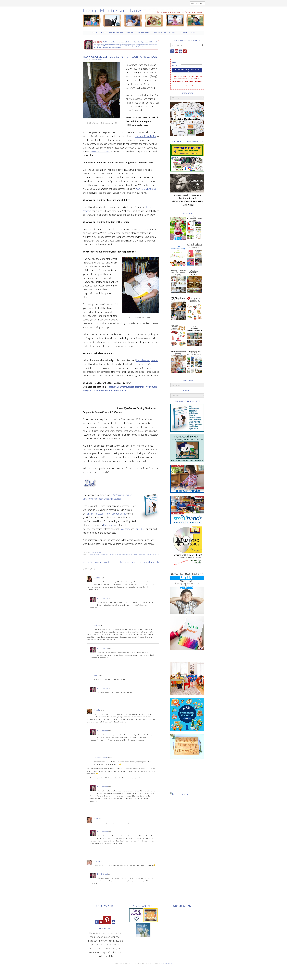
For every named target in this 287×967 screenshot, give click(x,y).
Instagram (125, 528)
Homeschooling (98, 552)
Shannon (97, 578)
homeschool (118, 554)
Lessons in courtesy (100, 151)
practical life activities (145, 136)
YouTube (139, 528)
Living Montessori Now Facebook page (106, 513)
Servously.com (167, 964)
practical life (156, 554)
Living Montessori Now (143, 18)
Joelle (96, 675)
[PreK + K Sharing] (151, 921)
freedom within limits (100, 554)
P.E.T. (151, 554)
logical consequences (147, 360)
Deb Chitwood (102, 598)
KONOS (131, 554)
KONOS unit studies (146, 188)
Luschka (97, 861)
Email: (174, 66)
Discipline (91, 552)
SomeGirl (97, 710)
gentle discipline (110, 554)
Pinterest (107, 525)
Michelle (97, 625)
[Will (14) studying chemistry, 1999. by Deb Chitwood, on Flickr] (140, 314)
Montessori (147, 554)
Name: (174, 62)
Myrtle (96, 818)
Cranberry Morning (101, 757)
